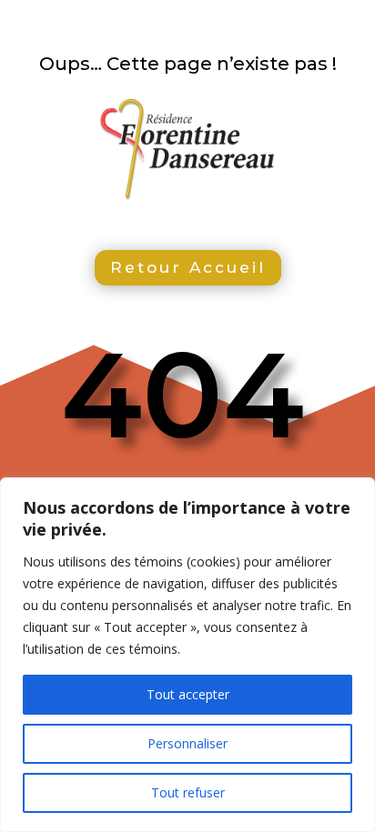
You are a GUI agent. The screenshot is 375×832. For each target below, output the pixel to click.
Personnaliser (187, 743)
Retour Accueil (188, 267)
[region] (187, 654)
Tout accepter (188, 694)
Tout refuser (188, 792)
